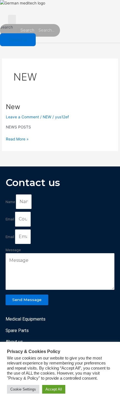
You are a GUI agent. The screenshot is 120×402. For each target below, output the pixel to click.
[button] (12, 19)
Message (13, 250)
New (13, 107)
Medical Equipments (25, 319)
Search (6, 27)
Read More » (17, 138)
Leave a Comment (22, 117)
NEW (47, 117)
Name (11, 201)
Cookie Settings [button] (23, 389)
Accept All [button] (53, 389)
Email (10, 219)
